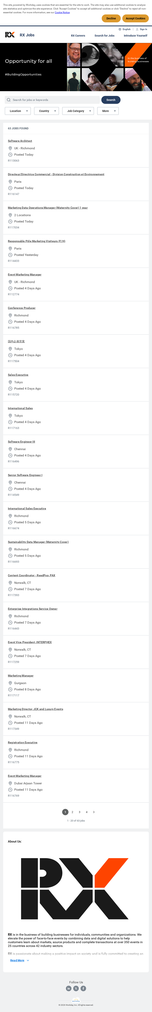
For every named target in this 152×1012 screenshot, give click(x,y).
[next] (94, 812)
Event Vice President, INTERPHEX (30, 642)
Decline (111, 18)
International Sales (20, 408)
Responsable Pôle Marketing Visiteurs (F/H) (36, 241)
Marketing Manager (20, 675)
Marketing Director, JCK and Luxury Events (35, 709)
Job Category (75, 111)
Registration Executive (22, 742)
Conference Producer (22, 308)
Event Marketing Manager (25, 274)
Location (15, 111)
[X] (76, 988)
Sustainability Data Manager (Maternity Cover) (38, 541)
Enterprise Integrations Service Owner (32, 608)
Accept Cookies (135, 18)
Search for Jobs (104, 35)
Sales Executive (18, 374)
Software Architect (20, 140)
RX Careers (78, 35)
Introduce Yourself (135, 35)
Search (110, 99)
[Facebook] (83, 988)
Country (44, 111)
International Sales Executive (27, 508)
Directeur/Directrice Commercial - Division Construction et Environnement (56, 174)
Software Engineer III (21, 441)
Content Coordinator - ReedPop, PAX (31, 575)
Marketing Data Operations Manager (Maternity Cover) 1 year (48, 207)
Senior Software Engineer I (25, 475)
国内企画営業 (16, 341)
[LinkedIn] (68, 988)
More (105, 111)
